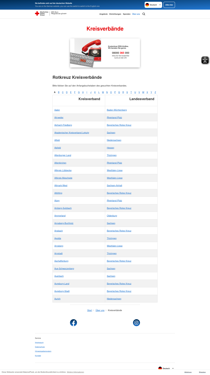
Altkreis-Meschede (63, 177)
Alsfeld (57, 147)
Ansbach (58, 230)
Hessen (110, 147)
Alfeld (57, 140)
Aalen (57, 109)
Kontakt (38, 355)
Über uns (136, 14)
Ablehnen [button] (188, 372)
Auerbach (59, 276)
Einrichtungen (115, 14)
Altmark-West (60, 185)
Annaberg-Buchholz (63, 223)
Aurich (57, 298)
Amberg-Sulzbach (63, 208)
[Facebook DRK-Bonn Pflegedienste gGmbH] (73, 322)
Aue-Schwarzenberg (64, 268)
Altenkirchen (60, 162)
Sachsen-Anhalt (114, 185)
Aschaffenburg (61, 260)
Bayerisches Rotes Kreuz (119, 124)
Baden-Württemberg (117, 109)
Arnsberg (58, 245)
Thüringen (112, 155)
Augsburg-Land (61, 283)
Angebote (103, 14)
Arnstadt (58, 253)
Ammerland (60, 215)
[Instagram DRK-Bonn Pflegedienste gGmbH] (136, 322)
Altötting (58, 192)
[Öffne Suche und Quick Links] (144, 14)
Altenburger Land (62, 155)
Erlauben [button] (202, 372)
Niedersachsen (114, 140)
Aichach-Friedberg (63, 124)
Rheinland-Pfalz (114, 117)
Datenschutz (40, 347)
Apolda (57, 238)
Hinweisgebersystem (43, 351)
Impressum (39, 342)
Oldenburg (112, 215)
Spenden (126, 14)
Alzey (57, 200)
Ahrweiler (58, 117)
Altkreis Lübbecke (63, 170)
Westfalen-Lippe (114, 170)
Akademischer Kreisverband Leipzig (71, 132)
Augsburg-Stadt (62, 291)
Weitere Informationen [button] (75, 372)
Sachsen (111, 132)
